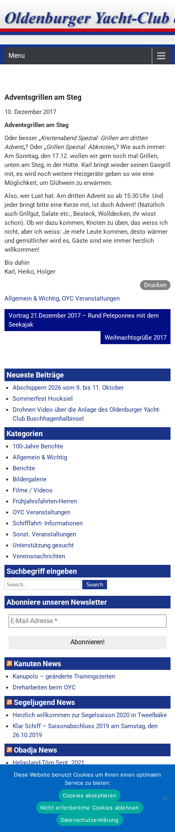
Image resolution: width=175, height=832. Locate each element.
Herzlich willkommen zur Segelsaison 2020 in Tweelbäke (90, 715)
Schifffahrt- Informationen (48, 523)
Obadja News (35, 750)
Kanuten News (37, 663)
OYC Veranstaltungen (91, 298)
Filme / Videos (32, 490)
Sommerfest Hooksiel (43, 398)
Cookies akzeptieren (90, 795)
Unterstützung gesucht (43, 545)
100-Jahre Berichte (38, 446)
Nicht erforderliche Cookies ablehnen (89, 807)
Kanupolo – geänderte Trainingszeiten (64, 676)
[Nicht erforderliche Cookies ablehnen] (165, 798)
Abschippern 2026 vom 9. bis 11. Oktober (68, 387)
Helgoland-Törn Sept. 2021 (48, 762)
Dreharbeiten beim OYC (44, 687)
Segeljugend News (44, 702)
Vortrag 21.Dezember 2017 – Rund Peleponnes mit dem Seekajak (84, 320)
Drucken (155, 285)
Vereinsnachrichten (39, 556)
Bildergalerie (29, 479)
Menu (17, 55)
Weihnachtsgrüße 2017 (135, 337)
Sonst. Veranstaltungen (44, 534)
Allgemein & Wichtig (31, 298)
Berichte (24, 468)
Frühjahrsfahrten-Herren (45, 501)
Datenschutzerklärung (90, 820)
